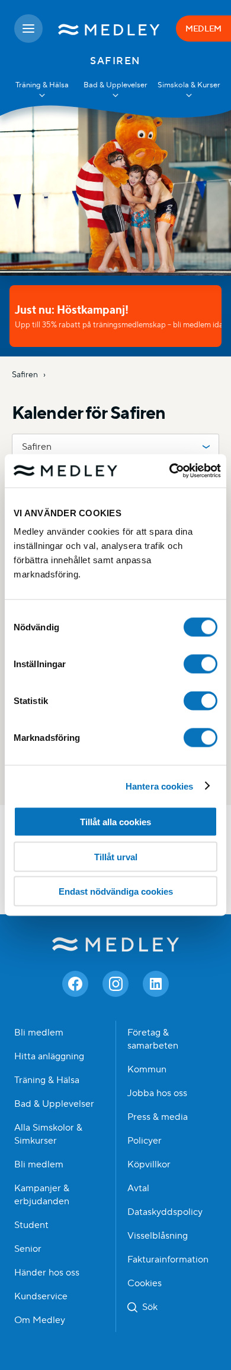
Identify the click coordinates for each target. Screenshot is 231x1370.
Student (31, 1225)
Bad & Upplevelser (54, 1103)
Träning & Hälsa (46, 1080)
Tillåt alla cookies (115, 822)
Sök (150, 1307)
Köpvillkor (149, 1164)
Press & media (157, 1116)
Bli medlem (38, 1032)
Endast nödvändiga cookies (116, 891)
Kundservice (41, 1296)
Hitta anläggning (49, 1056)
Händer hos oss (46, 1272)
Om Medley (39, 1320)
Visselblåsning (157, 1235)
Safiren (26, 374)
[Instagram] (115, 984)
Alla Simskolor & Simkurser (48, 1134)
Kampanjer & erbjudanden (41, 1195)
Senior (27, 1248)
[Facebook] (75, 984)
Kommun (146, 1069)
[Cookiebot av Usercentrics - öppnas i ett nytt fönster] (169, 471)
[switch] (200, 664)
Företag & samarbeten (152, 1039)
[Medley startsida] (109, 28)
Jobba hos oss (157, 1093)
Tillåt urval (115, 856)
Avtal (138, 1188)
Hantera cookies (160, 786)
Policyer (144, 1140)
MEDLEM (203, 28)
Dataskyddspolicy (165, 1212)
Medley (115, 944)
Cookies (144, 1283)
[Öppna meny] (28, 28)
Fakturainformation (167, 1259)
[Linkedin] (156, 984)
